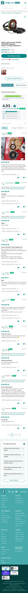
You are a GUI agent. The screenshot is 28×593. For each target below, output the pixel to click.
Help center (3, 538)
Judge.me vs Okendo (19, 536)
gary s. (6, 326)
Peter (6, 349)
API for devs (4, 541)
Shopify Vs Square (19, 523)
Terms (4, 589)
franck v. (7, 273)
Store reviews (4, 500)
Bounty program (18, 551)
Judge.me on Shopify (19, 513)
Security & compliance (6, 517)
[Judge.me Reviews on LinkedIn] (13, 492)
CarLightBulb (16, 59)
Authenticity (14, 589)
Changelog (3, 543)
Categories (3, 562)
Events (2, 534)
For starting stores (19, 500)
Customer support (5, 515)
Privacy (9, 589)
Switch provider (18, 541)
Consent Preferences (21, 590)
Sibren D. (7, 212)
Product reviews (4, 498)
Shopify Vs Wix (18, 526)
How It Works (14, 480)
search (25, 8)
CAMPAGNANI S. (10, 183)
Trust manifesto (4, 522)
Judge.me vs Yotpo (19, 534)
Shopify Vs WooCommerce (18, 518)
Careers (3, 554)
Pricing (2, 513)
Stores (2, 560)
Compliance (20, 589)
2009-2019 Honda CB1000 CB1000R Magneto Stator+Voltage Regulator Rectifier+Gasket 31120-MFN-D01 (14, 44)
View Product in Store (14, 56)
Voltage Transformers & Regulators (11, 13)
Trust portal (3, 520)
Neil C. (6, 239)
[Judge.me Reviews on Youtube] (16, 492)
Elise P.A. (7, 300)
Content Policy (5, 590)
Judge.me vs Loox (19, 532)
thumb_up (18, 178)
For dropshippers (18, 498)
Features (3, 502)
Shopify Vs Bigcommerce (20, 515)
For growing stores (19, 502)
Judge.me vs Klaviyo (19, 538)
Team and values (5, 549)
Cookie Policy (13, 590)
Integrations (3, 507)
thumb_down (24, 178)
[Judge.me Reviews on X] (9, 492)
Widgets (3, 504)
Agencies (3, 536)
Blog (2, 532)
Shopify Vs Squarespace (20, 521)
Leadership (3, 551)
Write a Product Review (14, 78)
